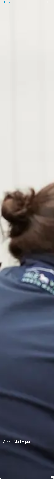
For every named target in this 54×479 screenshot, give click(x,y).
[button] (49, 2)
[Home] (8, 2)
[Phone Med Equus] (48, 2)
